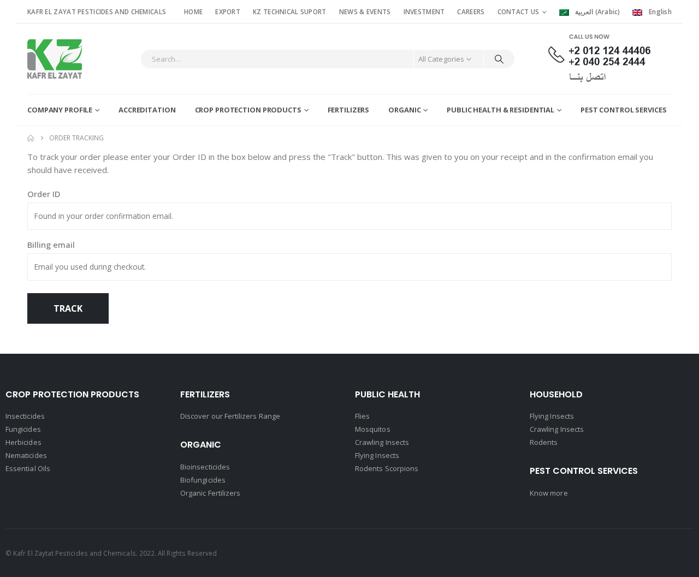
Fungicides (23, 429)
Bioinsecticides (205, 467)
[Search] (499, 59)
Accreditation (147, 110)
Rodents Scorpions (386, 468)
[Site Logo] (54, 59)
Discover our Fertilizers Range (230, 416)
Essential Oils (27, 468)
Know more (549, 493)
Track (68, 308)
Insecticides (25, 416)
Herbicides (23, 442)
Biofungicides (203, 480)
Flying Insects (377, 455)
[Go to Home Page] (30, 138)
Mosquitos (372, 429)
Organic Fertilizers (210, 493)
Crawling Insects (382, 442)
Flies (362, 416)
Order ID (43, 193)
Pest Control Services (623, 110)
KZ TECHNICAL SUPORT (290, 11)
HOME (193, 11)
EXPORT (227, 11)
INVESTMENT (424, 11)
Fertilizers (349, 110)
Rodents (544, 442)
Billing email (51, 244)
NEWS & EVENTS (365, 11)
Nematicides (26, 455)
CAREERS (470, 11)
